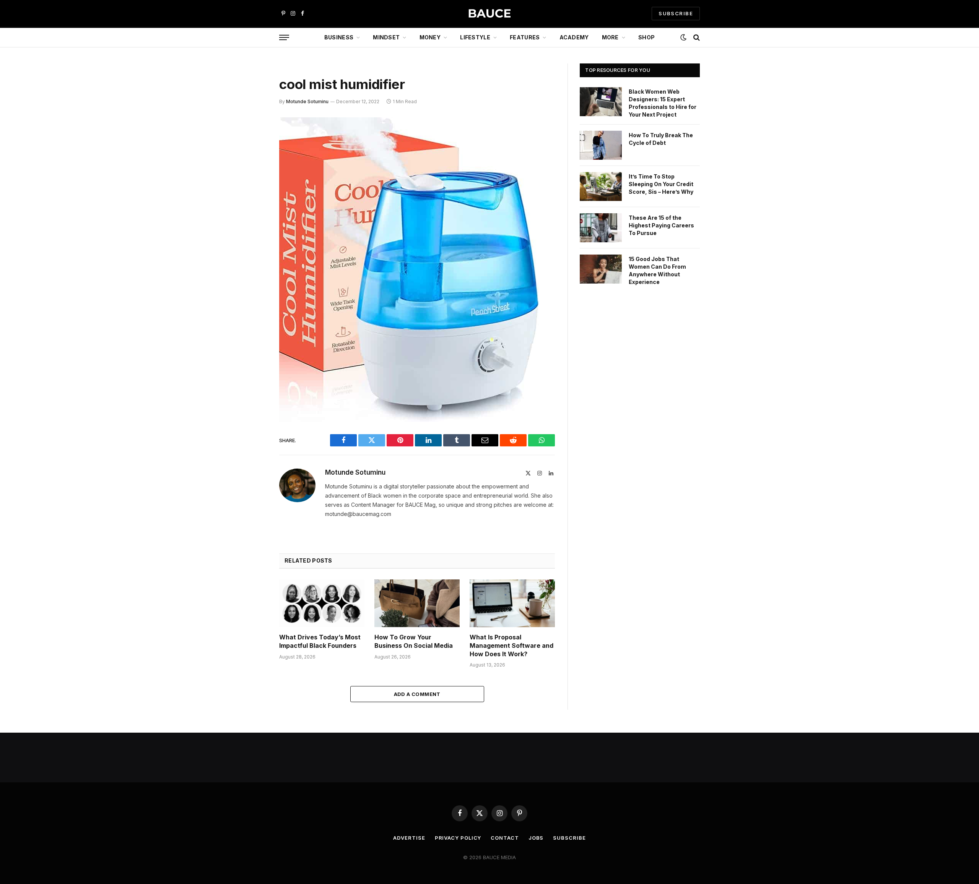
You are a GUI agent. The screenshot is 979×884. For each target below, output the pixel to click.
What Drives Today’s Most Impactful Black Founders (320, 641)
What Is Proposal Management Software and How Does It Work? (511, 645)
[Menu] (284, 37)
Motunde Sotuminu (307, 101)
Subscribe (569, 838)
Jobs (536, 838)
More (610, 37)
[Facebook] (252, 143)
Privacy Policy (458, 838)
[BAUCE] (489, 13)
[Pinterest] (252, 201)
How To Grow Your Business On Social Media (413, 641)
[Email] (252, 221)
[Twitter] (252, 162)
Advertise (409, 838)
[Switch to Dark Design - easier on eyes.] (683, 37)
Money (430, 37)
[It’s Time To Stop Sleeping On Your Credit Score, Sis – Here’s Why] (601, 186)
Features (525, 37)
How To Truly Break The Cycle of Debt (661, 139)
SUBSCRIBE (676, 13)
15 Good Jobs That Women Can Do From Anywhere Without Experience (657, 270)
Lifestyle (475, 37)
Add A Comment (417, 694)
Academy (574, 37)
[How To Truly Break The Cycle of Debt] (601, 145)
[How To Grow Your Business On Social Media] (417, 603)
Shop (646, 37)
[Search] (696, 37)
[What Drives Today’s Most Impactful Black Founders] (321, 603)
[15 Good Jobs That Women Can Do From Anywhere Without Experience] (601, 269)
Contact (505, 838)
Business (338, 37)
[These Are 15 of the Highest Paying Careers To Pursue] (601, 227)
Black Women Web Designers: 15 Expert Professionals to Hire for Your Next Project (662, 103)
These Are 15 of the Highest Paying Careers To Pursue (661, 225)
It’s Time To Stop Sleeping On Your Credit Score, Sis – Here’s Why (661, 184)
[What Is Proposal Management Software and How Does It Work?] (512, 603)
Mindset (386, 37)
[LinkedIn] (252, 182)
